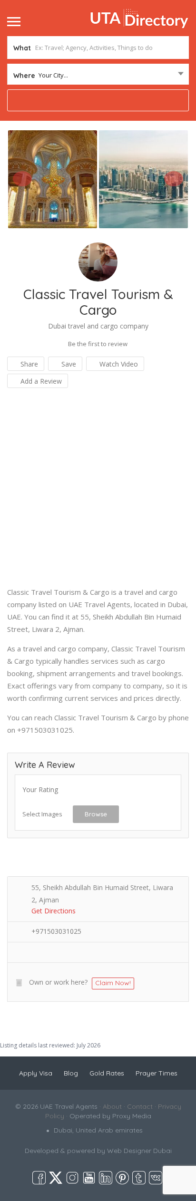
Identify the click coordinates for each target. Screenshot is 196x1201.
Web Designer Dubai (139, 1150)
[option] (52, 179)
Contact (140, 1106)
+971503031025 (56, 931)
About (112, 1106)
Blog (71, 1073)
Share (28, 363)
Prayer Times (156, 1073)
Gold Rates (106, 1073)
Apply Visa (35, 1073)
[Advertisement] (98, 488)
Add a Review (40, 381)
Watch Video (118, 363)
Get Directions (53, 910)
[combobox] (98, 75)
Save (67, 363)
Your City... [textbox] (53, 75)
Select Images (42, 814)
